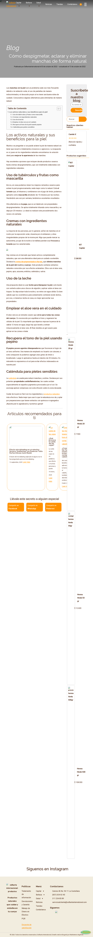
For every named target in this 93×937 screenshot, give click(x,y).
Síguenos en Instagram (47, 869)
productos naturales (52, 394)
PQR (23, 919)
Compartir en (14, 507)
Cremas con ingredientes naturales (25, 117)
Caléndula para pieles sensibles (23, 127)
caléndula (12, 378)
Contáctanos (72, 4)
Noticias (48, 4)
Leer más (26, 462)
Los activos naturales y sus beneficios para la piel (28, 112)
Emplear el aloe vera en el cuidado (24, 122)
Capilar (18, 3)
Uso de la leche (18, 119)
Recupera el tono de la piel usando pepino (27, 124)
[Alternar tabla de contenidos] (57, 109)
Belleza (29, 3)
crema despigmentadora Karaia (28, 262)
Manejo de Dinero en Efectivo (26, 911)
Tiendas (59, 4)
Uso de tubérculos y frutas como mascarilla (27, 114)
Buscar (83, 119)
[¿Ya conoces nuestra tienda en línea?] (7, 250)
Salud (38, 3)
